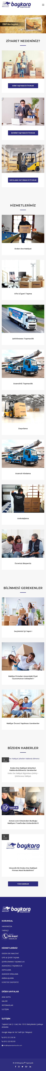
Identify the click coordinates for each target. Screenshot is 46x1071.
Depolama (23, 429)
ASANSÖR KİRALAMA (10, 974)
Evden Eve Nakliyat (23, 249)
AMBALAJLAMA (8, 978)
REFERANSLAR (7, 1005)
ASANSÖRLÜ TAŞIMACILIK (12, 966)
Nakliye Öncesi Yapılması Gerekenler (23, 723)
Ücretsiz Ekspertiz (23, 563)
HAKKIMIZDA (7, 926)
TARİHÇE (5, 930)
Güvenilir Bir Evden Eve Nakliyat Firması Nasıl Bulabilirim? (23, 869)
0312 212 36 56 (9, 1037)
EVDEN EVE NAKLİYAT (10, 953)
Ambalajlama (23, 518)
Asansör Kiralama (23, 473)
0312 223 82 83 (9, 1041)
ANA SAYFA (6, 997)
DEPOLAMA (6, 970)
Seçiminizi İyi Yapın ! (23, 631)
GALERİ (4, 1001)
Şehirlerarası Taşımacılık (23, 339)
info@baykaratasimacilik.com (12, 1045)
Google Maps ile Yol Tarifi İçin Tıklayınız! (17, 1032)
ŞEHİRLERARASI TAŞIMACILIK (13, 962)
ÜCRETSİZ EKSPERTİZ (10, 982)
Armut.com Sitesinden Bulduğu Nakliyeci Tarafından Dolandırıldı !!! (23, 822)
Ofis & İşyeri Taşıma (23, 294)
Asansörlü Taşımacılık (23, 384)
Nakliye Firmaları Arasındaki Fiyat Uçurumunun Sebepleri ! (23, 677)
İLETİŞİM (5, 1009)
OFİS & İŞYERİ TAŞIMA (10, 957)
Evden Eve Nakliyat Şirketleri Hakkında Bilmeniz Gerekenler (23, 769)
